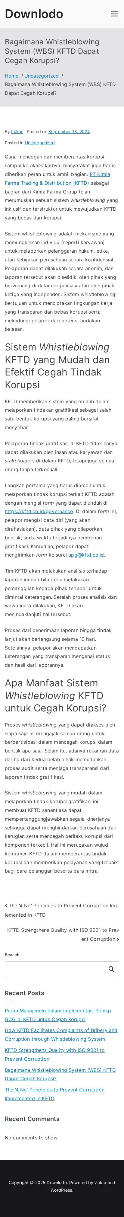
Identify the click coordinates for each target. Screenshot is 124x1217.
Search (12, 954)
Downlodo (34, 13)
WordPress (61, 1190)
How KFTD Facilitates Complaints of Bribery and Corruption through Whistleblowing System (61, 1034)
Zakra (101, 1182)
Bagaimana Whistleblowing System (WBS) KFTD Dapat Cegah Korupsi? (60, 1074)
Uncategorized (40, 142)
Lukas (17, 131)
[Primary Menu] (114, 14)
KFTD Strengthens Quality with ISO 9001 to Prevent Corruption (55, 1054)
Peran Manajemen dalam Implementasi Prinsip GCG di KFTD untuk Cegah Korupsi (58, 1015)
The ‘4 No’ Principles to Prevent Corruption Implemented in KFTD (54, 1094)
